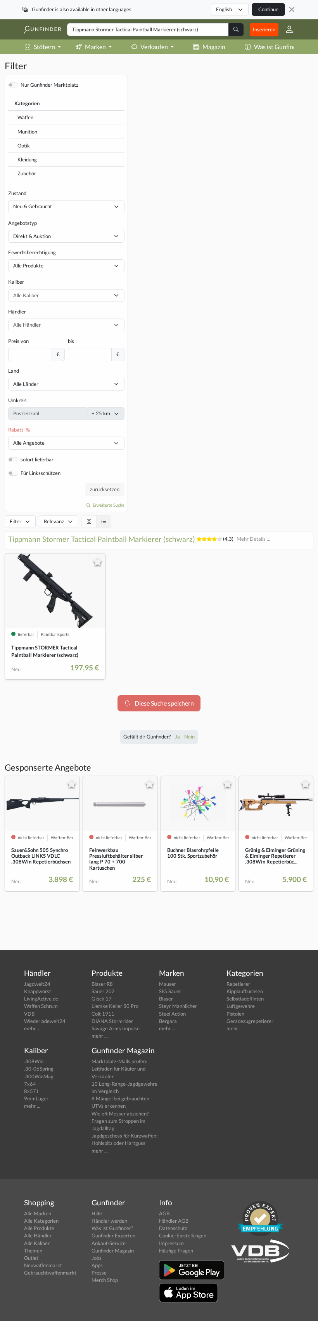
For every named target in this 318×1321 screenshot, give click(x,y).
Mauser (167, 984)
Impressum (171, 1243)
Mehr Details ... (253, 539)
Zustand (17, 193)
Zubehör (26, 173)
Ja (178, 736)
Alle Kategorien (41, 1221)
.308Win (33, 1061)
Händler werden (109, 1221)
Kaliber (16, 282)
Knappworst (37, 991)
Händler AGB (173, 1221)
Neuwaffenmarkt (43, 1265)
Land (13, 371)
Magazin (213, 46)
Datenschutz (173, 1228)
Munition (27, 132)
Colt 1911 (103, 1014)
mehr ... (32, 1028)
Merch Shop (105, 1280)
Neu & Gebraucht (32, 206)
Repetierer (238, 984)
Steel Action (172, 1014)
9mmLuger (36, 1098)
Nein (189, 736)
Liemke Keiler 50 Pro (115, 1006)
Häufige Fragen (176, 1250)
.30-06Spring (39, 1069)
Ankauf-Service (109, 1243)
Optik (23, 145)
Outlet (31, 1258)
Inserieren (264, 29)
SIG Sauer (170, 991)
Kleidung (27, 159)
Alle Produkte (28, 265)
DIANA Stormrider (112, 1021)
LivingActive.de (41, 998)
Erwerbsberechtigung (32, 252)
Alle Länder (25, 384)
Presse (99, 1273)
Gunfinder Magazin (113, 1250)
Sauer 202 (103, 991)
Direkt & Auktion (32, 236)
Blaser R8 (102, 984)
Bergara (168, 1021)
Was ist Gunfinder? (279, 46)
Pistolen (235, 1014)
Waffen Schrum (41, 1006)
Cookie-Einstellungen (182, 1235)
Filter (15, 521)
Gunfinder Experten (113, 1235)
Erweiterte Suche (108, 504)
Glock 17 (102, 998)
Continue (268, 9)
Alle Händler (38, 1235)
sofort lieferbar (37, 459)
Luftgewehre (240, 1006)
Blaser (166, 998)
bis (71, 341)
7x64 (30, 1084)
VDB (29, 1014)
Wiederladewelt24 (45, 1021)
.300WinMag (39, 1076)
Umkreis (17, 400)
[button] (286, 29)
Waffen (25, 117)
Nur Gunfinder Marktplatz (49, 85)
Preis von (18, 341)
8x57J (31, 1091)
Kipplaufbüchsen (244, 991)
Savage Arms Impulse (116, 1028)
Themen (33, 1250)
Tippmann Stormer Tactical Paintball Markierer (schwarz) (101, 539)
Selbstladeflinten (245, 998)
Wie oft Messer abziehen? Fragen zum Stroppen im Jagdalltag (120, 1120)
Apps (97, 1265)
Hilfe (97, 1213)
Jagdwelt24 (37, 984)
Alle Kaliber (37, 1243)
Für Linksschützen (40, 473)
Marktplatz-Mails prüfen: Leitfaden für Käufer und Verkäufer (119, 1068)
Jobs (97, 1258)
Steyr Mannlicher (178, 1006)
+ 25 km (101, 413)
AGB (164, 1213)
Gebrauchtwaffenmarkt (50, 1273)
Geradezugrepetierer (249, 1021)
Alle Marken (37, 1213)
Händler (17, 311)
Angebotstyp (22, 223)
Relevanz (54, 521)
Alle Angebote (29, 443)
